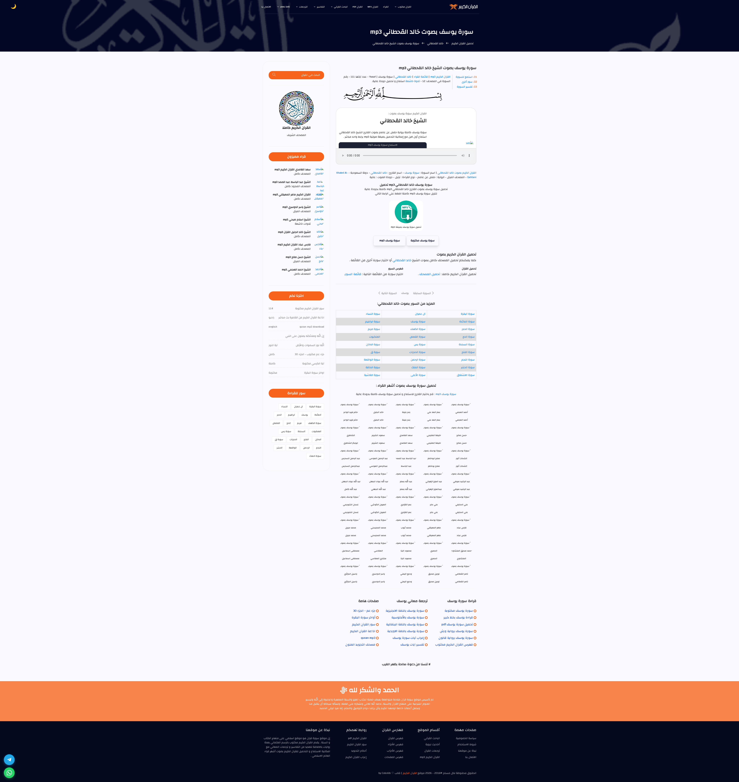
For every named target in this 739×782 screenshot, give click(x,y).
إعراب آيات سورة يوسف (408, 638)
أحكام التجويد (359, 750)
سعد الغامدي (406, 443)
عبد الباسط (406, 466)
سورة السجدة (467, 344)
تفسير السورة (464, 86)
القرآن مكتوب (404, 7)
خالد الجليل (378, 420)
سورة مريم (374, 329)
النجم (318, 448)
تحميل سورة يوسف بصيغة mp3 (406, 227)
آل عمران (420, 313)
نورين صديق (434, 582)
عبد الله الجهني (378, 489)
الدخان (318, 439)
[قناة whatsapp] (9, 772)
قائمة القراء (421, 76)
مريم (299, 423)
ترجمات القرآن (432, 750)
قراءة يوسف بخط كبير (458, 617)
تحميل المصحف (429, 274)
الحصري (433, 558)
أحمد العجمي (461, 420)
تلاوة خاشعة (412, 81)
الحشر (279, 448)
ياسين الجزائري (350, 582)
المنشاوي (461, 558)
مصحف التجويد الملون (360, 644)
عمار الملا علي (433, 420)
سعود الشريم (378, 443)
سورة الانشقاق (466, 375)
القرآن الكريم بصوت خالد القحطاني (456, 172)
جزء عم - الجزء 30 (364, 611)
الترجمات (303, 7)
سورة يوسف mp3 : (444, 394)
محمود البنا (406, 558)
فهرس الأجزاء (395, 744)
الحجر (279, 415)
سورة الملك (418, 367)
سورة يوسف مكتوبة (423, 240)
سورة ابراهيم (372, 321)
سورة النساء (373, 313)
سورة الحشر (468, 367)
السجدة (301, 431)
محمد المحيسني (378, 535)
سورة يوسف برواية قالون (456, 638)
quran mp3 (368, 638)
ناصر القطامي (461, 582)
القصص (276, 423)
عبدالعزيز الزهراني (434, 489)
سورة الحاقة (373, 367)
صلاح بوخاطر (434, 466)
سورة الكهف (417, 329)
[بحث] (274, 75)
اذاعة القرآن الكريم (362, 631)
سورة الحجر (468, 329)
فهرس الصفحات (394, 757)
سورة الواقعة (372, 359)
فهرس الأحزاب (395, 750)
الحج (289, 423)
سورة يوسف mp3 (389, 240)
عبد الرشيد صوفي (461, 489)
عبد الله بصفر (406, 489)
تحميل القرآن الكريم (462, 43)
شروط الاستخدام (466, 744)
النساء (284, 406)
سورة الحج (469, 336)
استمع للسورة (464, 76)
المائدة (317, 415)
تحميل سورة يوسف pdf (457, 624)
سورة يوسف (412, 172)
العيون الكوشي (378, 512)
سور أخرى (467, 81)
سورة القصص (417, 336)
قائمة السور (353, 274)
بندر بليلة (406, 420)
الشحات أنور (461, 466)
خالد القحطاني (435, 43)
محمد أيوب (406, 535)
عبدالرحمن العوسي (378, 466)
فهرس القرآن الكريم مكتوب (454, 644)
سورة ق (375, 352)
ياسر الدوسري (378, 582)
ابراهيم (291, 415)
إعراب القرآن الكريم (356, 757)
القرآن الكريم (410, 773)
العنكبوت (374, 336)
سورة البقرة (468, 313)
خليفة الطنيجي (434, 443)
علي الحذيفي (461, 512)
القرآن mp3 (373, 7)
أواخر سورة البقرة (363, 617)
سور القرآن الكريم (363, 624)
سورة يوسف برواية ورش (456, 631)
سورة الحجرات (417, 352)
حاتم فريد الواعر (351, 420)
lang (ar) (285, 7)
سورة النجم (468, 359)
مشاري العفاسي (378, 558)
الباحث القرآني (341, 7)
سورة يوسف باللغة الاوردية (405, 631)
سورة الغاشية (372, 375)
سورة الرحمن (418, 359)
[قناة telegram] (9, 759)
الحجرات (293, 439)
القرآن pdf (358, 7)
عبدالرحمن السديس (351, 466)
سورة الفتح (468, 352)
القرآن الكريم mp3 (440, 76)
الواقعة (293, 448)
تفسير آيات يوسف (412, 644)
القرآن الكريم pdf (357, 738)
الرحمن (306, 448)
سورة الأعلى (418, 375)
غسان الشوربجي (351, 512)
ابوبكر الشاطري (351, 443)
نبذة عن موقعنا (467, 750)
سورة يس (419, 344)
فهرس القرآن (395, 738)
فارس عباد (461, 535)
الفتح (306, 439)
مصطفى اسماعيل (350, 558)
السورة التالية (389, 293)
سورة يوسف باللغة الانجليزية (405, 611)
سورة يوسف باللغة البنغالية (405, 624)
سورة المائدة (467, 321)
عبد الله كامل (350, 489)
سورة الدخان (373, 344)
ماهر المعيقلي (434, 535)
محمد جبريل (350, 535)
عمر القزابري (406, 512)
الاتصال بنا (266, 7)
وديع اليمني (406, 582)
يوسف (405, 293)
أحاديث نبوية (433, 744)
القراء (386, 7)
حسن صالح (461, 443)
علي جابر (434, 512)
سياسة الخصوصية (466, 738)
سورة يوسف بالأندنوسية (407, 617)
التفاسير (321, 7)
